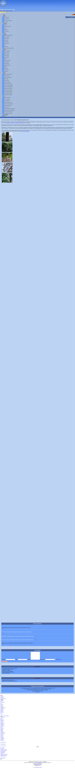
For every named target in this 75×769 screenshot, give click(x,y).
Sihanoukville (6, 43)
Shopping (6, 29)
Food (5, 27)
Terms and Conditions (3, 698)
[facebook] (74, 17)
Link (5, 32)
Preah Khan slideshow (8, 93)
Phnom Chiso (6, 69)
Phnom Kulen (6, 55)
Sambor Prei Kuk (7, 60)
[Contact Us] (67, 17)
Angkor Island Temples (8, 86)
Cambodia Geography (8, 35)
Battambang (6, 41)
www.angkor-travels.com (37, 764)
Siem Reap (6, 40)
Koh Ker (5, 58)
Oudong (5, 66)
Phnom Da (6, 71)
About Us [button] (4, 15)
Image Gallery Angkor (8, 94)
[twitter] (72, 17)
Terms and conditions (8, 20)
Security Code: (42, 659)
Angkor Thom (6, 80)
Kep (5, 44)
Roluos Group (6, 52)
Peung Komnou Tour (8, 102)
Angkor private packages (8, 103)
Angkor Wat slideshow (8, 91)
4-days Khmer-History (8, 113)
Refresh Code (58, 659)
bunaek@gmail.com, (39, 762)
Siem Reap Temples (7, 77)
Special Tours (6, 106)
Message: (28, 659)
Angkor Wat (6, 78)
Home (4, 14)
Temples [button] (4, 49)
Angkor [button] (4, 72)
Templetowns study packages (9, 108)
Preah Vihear (6, 63)
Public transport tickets (8, 111)
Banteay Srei (22, 122)
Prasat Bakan (6, 61)
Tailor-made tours (7, 97)
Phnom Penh (6, 38)
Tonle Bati (6, 68)
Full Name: (3, 659)
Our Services (6, 18)
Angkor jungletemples (25, 131)
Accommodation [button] (5, 114)
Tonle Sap (6, 46)
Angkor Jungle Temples (8, 85)
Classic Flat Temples (8, 83)
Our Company (6, 17)
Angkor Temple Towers (8, 88)
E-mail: (16, 659)
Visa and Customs (7, 26)
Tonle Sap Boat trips (8, 105)
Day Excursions (7, 100)
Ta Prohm (16, 122)
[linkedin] (70, 17)
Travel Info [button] (5, 23)
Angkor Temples (7, 50)
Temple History (7, 75)
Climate (5, 24)
